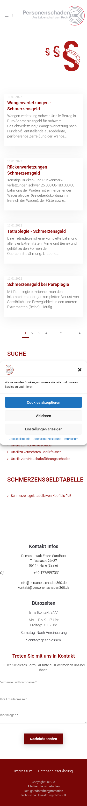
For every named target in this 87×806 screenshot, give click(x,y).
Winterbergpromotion (48, 791)
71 (61, 333)
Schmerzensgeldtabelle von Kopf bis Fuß (41, 496)
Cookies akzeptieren (43, 402)
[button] (79, 369)
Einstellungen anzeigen (43, 429)
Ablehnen (43, 415)
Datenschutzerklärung (47, 439)
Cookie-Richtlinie (19, 439)
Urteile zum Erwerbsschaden (32, 445)
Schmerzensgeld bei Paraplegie (38, 284)
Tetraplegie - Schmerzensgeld (36, 231)
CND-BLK (59, 795)
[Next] (79, 333)
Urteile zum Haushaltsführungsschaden (40, 459)
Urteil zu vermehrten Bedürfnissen (36, 452)
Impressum (71, 439)
